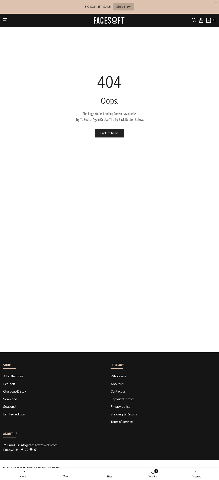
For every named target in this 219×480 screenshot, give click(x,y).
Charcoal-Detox (14, 391)
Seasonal (9, 407)
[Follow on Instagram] (26, 450)
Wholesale (118, 376)
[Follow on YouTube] (31, 450)
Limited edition (14, 414)
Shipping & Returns (124, 414)
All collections (13, 376)
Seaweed (10, 399)
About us (117, 384)
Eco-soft (9, 384)
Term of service (122, 422)
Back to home (110, 133)
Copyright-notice (123, 399)
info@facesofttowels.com (39, 445)
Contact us (118, 391)
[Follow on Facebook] (22, 450)
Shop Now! (123, 7)
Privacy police (120, 407)
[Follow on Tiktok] (35, 450)
